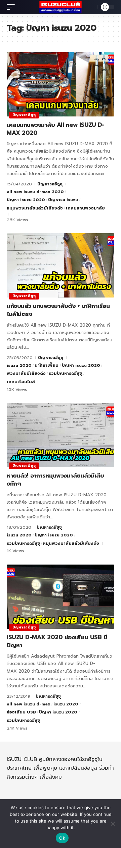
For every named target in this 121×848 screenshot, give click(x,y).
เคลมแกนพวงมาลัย (85, 208)
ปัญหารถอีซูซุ (24, 114)
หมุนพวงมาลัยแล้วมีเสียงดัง (35, 208)
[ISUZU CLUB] (60, 7)
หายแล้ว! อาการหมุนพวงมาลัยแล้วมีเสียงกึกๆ (55, 479)
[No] (112, 823)
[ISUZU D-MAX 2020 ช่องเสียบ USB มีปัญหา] (60, 597)
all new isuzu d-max (28, 704)
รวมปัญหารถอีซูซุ (65, 373)
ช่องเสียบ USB (21, 712)
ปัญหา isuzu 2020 (26, 200)
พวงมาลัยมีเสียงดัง (26, 373)
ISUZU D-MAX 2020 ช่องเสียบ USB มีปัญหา (57, 641)
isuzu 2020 (19, 365)
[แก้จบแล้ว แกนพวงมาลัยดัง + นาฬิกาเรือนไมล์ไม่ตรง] (60, 265)
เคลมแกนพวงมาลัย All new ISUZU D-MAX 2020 (56, 128)
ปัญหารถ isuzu (63, 200)
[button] (12, 7)
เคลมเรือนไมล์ (21, 382)
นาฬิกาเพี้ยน (46, 365)
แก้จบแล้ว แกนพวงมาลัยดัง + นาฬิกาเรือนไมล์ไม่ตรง (58, 310)
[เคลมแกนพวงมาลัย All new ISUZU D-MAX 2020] (60, 84)
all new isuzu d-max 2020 (35, 192)
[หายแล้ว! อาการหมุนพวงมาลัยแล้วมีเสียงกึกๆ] (60, 435)
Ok (62, 838)
